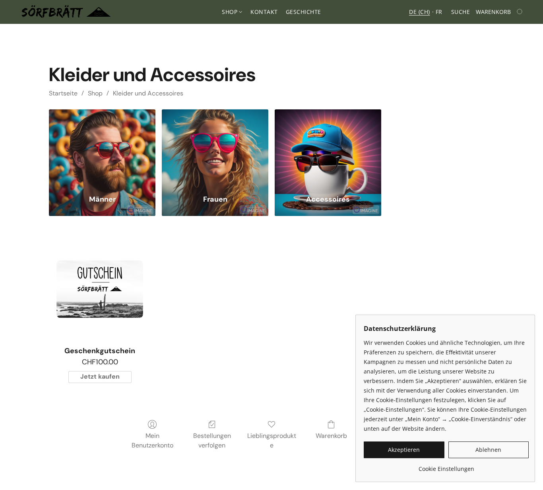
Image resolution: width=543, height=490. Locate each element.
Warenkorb (331, 436)
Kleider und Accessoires (148, 93)
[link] (446, 466)
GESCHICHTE (303, 12)
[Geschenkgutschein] (100, 289)
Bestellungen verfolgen (212, 440)
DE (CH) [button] (419, 12)
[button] (66, 12)
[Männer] (102, 147)
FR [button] (439, 12)
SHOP (230, 12)
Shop (95, 93)
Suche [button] (460, 12)
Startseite (63, 93)
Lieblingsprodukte (271, 440)
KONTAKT (264, 12)
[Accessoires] (328, 147)
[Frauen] (215, 147)
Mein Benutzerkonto (152, 440)
